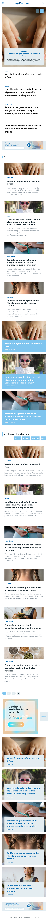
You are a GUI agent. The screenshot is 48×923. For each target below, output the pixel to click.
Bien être (8, 104)
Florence (10, 764)
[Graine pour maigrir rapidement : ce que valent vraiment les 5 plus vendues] (24, 653)
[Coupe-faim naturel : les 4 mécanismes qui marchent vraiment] (24, 613)
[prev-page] (37, 11)
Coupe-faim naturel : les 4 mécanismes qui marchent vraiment (22, 627)
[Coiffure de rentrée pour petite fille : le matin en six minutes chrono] (24, 288)
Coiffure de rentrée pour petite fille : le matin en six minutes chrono (23, 128)
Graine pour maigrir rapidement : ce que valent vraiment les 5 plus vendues (22, 668)
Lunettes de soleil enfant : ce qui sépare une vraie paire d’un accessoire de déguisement (23, 92)
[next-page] (42, 11)
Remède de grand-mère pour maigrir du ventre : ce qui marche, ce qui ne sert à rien (21, 110)
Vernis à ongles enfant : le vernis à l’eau (24, 54)
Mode (7, 86)
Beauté (24, 51)
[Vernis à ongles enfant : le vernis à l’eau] (24, 37)
